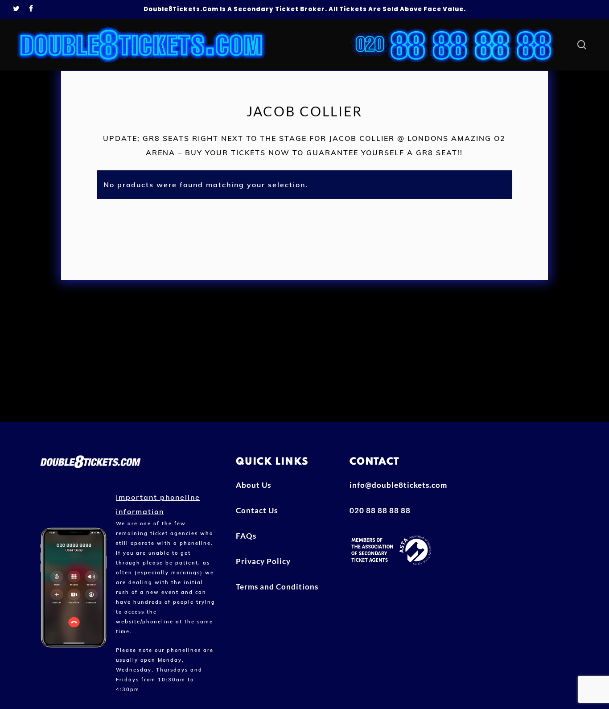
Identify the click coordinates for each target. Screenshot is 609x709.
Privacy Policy (263, 561)
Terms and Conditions (277, 586)
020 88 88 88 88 (380, 510)
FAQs (246, 535)
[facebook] (31, 9)
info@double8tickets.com (398, 485)
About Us (253, 485)
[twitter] (16, 9)
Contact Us (257, 510)
